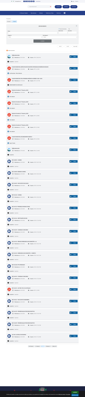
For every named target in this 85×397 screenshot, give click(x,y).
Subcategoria (45, 35)
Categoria (9, 35)
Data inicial (61, 30)
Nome (9, 31)
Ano (69, 28)
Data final (70, 30)
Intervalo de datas (63, 28)
